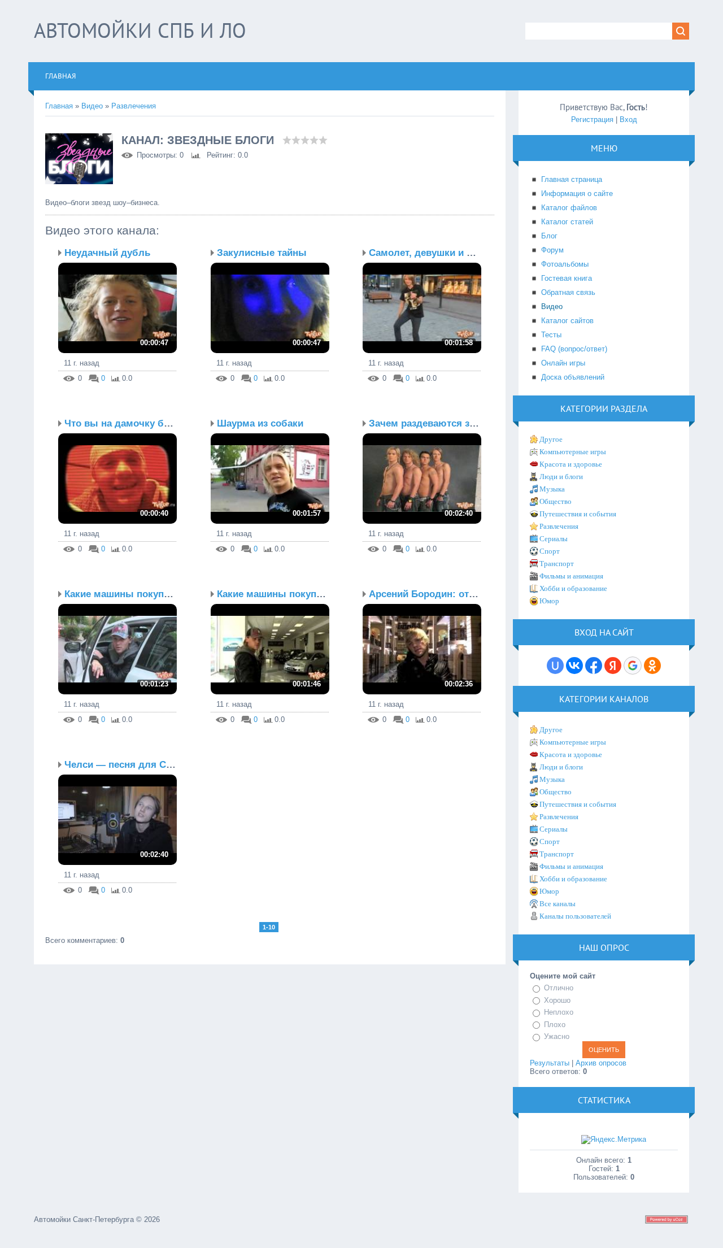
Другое (551, 439)
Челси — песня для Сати (122, 764)
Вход (628, 119)
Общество (555, 501)
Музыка (552, 489)
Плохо (554, 1024)
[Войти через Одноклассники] (652, 665)
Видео (92, 106)
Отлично (558, 988)
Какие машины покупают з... (131, 594)
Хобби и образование (573, 588)
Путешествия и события (577, 514)
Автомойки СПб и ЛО (140, 30)
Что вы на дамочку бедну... (129, 423)
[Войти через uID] (555, 665)
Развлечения (133, 106)
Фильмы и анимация (571, 576)
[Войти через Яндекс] (612, 665)
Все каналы (557, 903)
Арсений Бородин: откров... (434, 594)
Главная (59, 106)
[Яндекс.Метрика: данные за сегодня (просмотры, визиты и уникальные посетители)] (613, 1139)
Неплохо (558, 1012)
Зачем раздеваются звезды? (437, 423)
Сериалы (553, 538)
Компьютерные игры (572, 451)
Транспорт (556, 563)
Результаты (549, 1063)
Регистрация (592, 119)
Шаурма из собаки (260, 423)
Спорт (549, 551)
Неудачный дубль (107, 252)
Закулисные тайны (262, 252)
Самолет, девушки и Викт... (432, 252)
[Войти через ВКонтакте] (574, 665)
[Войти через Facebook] (593, 665)
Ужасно (556, 1036)
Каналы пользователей (575, 916)
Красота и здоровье (570, 464)
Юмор (549, 601)
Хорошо (557, 1000)
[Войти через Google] (633, 665)
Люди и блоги (561, 476)
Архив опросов (601, 1063)
